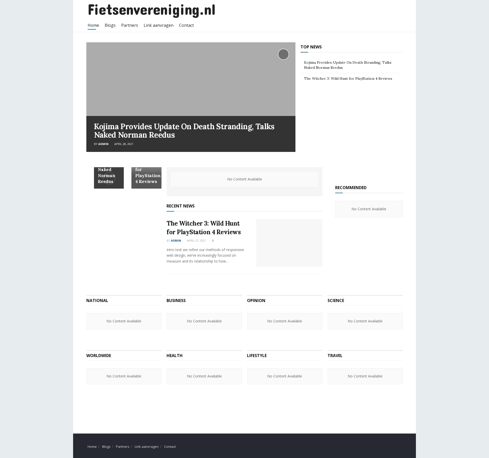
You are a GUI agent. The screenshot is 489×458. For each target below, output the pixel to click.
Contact (186, 25)
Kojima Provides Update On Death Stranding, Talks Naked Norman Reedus (184, 131)
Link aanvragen (158, 25)
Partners (129, 25)
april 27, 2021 (196, 240)
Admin (103, 144)
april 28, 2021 (123, 144)
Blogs (110, 25)
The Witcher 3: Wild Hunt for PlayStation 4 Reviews (348, 78)
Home (93, 25)
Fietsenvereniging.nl (151, 9)
